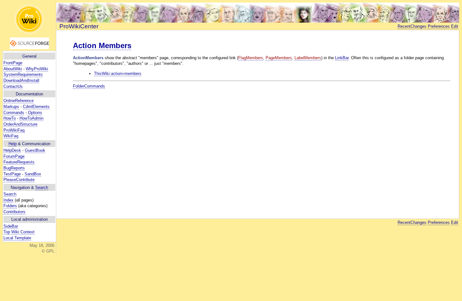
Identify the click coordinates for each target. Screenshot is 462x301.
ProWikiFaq (14, 130)
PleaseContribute (19, 179)
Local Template (17, 238)
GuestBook (35, 150)
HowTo (9, 118)
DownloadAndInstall (21, 80)
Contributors (14, 211)
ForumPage (14, 156)
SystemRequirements (23, 74)
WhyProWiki (37, 68)
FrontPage (12, 62)
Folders (10, 205)
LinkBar (342, 57)
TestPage (12, 174)
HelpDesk (12, 150)
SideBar (10, 226)
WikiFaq (10, 135)
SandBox (33, 174)
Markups (11, 106)
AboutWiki (12, 68)
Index (8, 200)
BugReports (14, 168)
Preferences (439, 26)
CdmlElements (36, 106)
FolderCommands (89, 86)
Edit (454, 26)
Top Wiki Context (19, 232)
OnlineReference (18, 100)
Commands (13, 112)
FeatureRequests (19, 162)
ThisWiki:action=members (117, 73)
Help (12, 143)
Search (41, 187)
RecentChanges (412, 26)
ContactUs (13, 86)
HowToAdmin (31, 118)
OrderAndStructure (20, 124)
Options (35, 112)
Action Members (102, 45)
